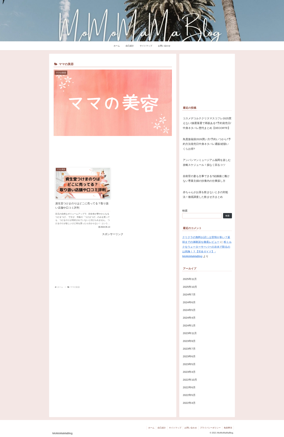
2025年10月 (190, 286)
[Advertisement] (113, 151)
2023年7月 (189, 348)
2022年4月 (189, 402)
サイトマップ (175, 428)
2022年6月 (189, 387)
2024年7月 (189, 294)
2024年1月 (189, 325)
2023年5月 (189, 364)
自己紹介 (162, 428)
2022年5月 (189, 395)
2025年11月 (190, 279)
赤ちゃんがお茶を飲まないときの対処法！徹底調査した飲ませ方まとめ (205, 194)
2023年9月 (189, 341)
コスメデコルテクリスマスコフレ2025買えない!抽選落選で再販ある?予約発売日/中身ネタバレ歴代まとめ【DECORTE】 (207, 123)
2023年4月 (189, 371)
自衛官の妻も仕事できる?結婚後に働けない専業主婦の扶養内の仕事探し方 (206, 178)
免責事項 (228, 428)
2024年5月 (189, 310)
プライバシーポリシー (210, 428)
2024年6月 (189, 302)
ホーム (151, 428)
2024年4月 (189, 317)
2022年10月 (190, 379)
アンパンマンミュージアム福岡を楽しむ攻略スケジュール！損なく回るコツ (207, 162)
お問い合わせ (190, 428)
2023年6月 (189, 356)
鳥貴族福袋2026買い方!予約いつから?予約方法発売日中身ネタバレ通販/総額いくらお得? (207, 144)
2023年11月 (190, 333)
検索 (185, 210)
